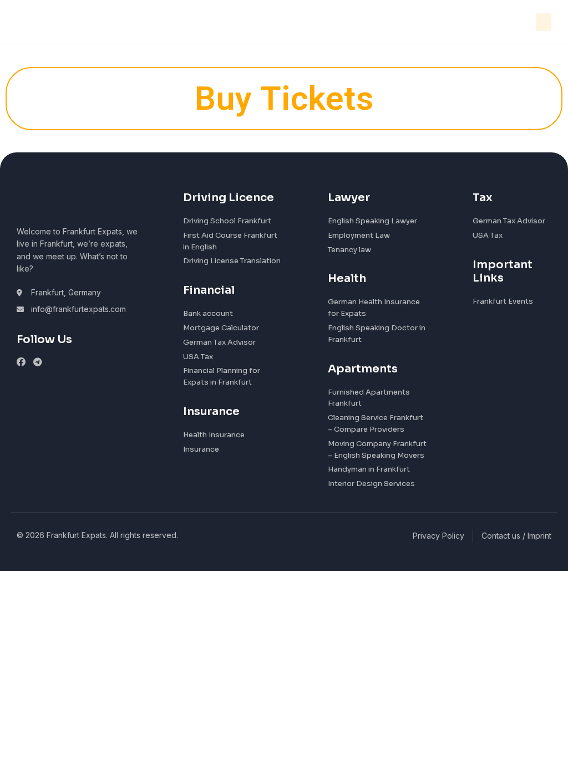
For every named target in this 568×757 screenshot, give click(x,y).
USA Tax (198, 356)
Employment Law (359, 235)
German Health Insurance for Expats (374, 307)
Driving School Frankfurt (227, 221)
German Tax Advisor (219, 342)
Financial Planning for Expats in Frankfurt (221, 376)
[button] (543, 22)
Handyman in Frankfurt (369, 469)
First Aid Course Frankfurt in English (230, 241)
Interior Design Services (371, 483)
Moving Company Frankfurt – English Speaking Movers (377, 449)
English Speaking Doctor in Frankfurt (376, 333)
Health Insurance (214, 434)
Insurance (201, 449)
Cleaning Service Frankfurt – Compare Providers (375, 423)
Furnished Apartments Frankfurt (369, 397)
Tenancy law (349, 249)
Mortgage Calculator (221, 328)
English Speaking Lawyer (372, 221)
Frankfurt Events (503, 301)
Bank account (208, 313)
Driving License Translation (232, 260)
